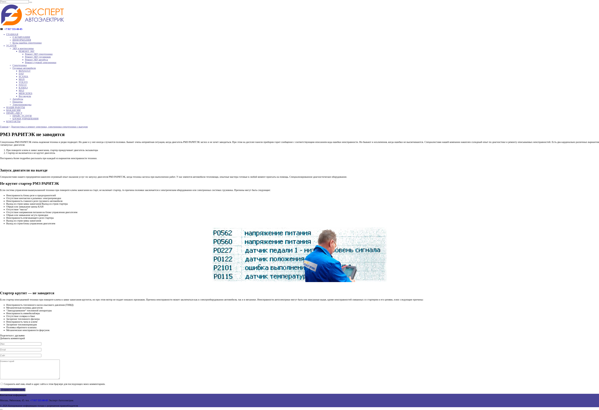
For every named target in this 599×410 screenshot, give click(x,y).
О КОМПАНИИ (21, 37)
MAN (22, 79)
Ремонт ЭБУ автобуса (36, 59)
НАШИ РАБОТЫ (15, 107)
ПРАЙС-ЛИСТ (14, 113)
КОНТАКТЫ (13, 121)
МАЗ (21, 90)
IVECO (23, 85)
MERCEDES (25, 93)
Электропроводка (21, 104)
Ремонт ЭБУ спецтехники (39, 54)
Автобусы (17, 99)
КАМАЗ (23, 87)
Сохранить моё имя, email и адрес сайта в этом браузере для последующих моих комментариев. (54, 384)
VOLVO (23, 82)
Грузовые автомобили (24, 68)
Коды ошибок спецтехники (27, 42)
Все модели (25, 96)
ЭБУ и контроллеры (23, 48)
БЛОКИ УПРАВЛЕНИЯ (25, 118)
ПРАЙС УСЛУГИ (22, 116)
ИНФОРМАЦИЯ (21, 40)
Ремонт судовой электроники (40, 62)
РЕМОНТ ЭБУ (26, 51)
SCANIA (23, 76)
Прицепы (17, 101)
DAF (21, 73)
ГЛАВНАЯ (12, 34)
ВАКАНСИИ (13, 110)
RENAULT (25, 71)
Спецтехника (19, 65)
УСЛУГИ (11, 45)
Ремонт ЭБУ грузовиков (38, 57)
